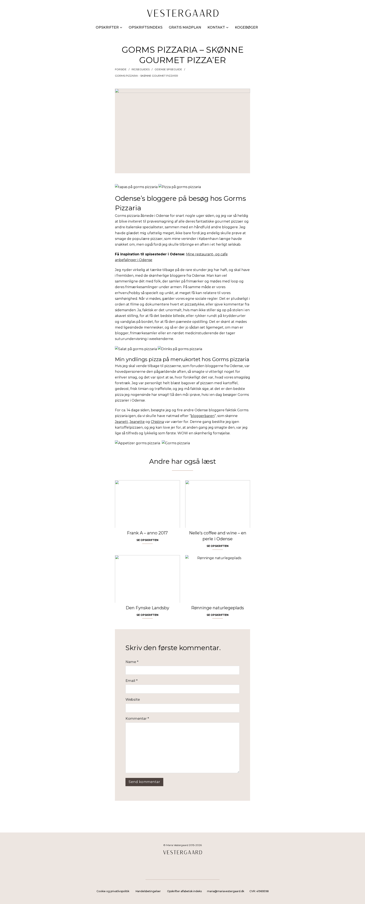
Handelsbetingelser (148, 891)
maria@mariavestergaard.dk (225, 891)
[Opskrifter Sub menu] (121, 27)
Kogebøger (246, 27)
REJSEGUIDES (141, 69)
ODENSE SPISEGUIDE (168, 69)
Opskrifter (107, 27)
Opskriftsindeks (145, 27)
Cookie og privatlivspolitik (113, 891)
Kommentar (137, 719)
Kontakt (216, 27)
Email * (131, 681)
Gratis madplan (185, 27)
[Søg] (269, 27)
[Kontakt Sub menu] (227, 27)
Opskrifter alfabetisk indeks (184, 891)
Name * (131, 662)
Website (132, 700)
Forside (121, 69)
